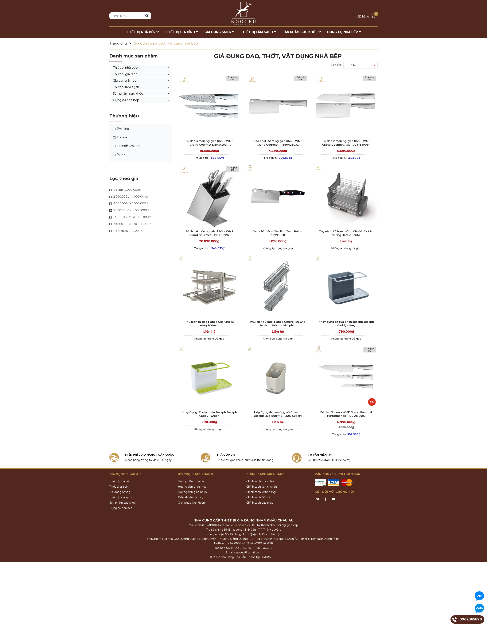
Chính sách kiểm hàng (261, 492)
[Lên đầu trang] (480, 630)
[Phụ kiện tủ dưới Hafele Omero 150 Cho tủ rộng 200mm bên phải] (277, 286)
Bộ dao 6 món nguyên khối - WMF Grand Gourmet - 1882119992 (209, 233)
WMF (120, 154)
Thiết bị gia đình (125, 74)
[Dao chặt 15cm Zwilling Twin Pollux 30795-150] (277, 196)
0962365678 (321, 460)
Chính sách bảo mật (259, 502)
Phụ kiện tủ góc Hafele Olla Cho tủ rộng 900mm (209, 323)
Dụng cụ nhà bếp (126, 100)
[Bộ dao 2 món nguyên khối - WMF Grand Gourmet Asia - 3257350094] (346, 105)
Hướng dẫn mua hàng (192, 481)
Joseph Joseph (128, 146)
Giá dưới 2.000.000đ (127, 189)
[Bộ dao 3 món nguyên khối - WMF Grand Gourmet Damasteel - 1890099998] (209, 105)
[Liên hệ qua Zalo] (479, 608)
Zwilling (122, 129)
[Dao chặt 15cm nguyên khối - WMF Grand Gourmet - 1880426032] (277, 105)
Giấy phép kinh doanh (192, 502)
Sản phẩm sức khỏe (128, 93)
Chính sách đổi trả (258, 497)
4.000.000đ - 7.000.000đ (130, 203)
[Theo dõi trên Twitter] (318, 499)
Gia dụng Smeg (125, 80)
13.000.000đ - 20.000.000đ (131, 217)
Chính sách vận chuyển (261, 486)
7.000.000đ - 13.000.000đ (131, 210)
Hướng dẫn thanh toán (193, 486)
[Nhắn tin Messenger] (479, 596)
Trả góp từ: (209, 157)
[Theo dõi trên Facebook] (326, 499)
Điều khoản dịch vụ (190, 497)
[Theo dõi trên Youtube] (334, 499)
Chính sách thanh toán (261, 481)
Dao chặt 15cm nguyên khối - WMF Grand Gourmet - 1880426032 (277, 143)
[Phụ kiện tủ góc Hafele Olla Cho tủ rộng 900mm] (209, 286)
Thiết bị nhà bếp (125, 67)
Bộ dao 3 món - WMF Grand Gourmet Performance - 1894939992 (346, 414)
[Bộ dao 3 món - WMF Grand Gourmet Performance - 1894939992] (346, 377)
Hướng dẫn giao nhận (192, 492)
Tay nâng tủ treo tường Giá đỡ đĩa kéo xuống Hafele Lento (346, 233)
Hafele (121, 137)
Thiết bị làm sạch (126, 87)
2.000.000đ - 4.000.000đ (130, 196)
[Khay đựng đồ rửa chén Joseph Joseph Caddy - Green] (209, 377)
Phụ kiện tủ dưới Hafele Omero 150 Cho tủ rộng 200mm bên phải (278, 323)
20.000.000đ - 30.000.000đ (132, 224)
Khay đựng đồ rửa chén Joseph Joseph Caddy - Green (209, 414)
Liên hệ (346, 241)
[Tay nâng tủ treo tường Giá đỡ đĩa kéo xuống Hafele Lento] (346, 196)
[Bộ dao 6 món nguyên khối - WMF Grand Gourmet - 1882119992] (209, 196)
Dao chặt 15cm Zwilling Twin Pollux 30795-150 (278, 233)
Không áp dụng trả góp (278, 248)
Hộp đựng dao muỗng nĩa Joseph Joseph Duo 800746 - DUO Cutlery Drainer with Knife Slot (278, 416)
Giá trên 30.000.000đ (127, 231)
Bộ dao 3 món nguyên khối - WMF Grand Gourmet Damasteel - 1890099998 (209, 144)
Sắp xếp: (336, 65)
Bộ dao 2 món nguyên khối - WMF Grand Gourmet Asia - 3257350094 (346, 143)
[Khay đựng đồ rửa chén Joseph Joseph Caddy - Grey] (346, 286)
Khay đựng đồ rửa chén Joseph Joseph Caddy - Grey (346, 323)
